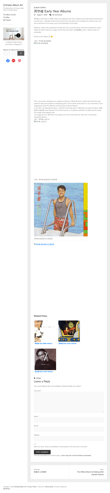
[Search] (20, 53)
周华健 (38, 378)
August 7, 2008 (42, 15)
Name (36, 416)
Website (36, 435)
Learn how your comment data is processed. (76, 455)
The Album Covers (9, 15)
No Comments (57, 15)
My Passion (7, 20)
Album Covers (40, 7)
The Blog (6, 17)
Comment (38, 391)
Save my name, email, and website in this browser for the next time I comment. (61, 446)
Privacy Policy (31, 487)
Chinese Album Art (13, 5)
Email (36, 426)
